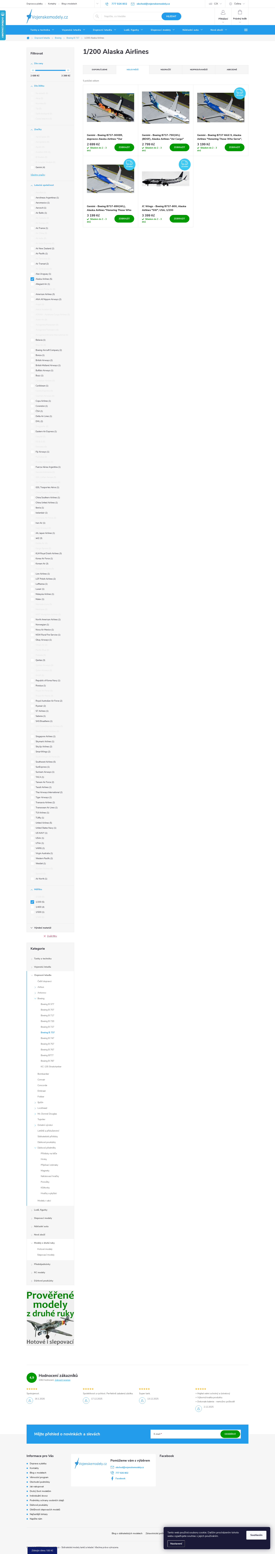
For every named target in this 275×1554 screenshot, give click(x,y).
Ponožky (45, 1181)
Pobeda (40, 655)
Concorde (42, 1085)
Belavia (40, 340)
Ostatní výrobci (45, 1125)
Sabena (40, 716)
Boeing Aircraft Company (48, 350)
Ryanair (40, 706)
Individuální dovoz (39, 1495)
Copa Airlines (43, 401)
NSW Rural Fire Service (48, 634)
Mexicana (41, 609)
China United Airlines (46, 502)
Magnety (45, 1170)
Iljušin (40, 1102)
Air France (41, 228)
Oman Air (41, 645)
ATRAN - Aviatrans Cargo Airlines (52, 314)
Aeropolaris (42, 142)
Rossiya (40, 685)
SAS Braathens (44, 721)
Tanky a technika (43, 958)
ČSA (39, 411)
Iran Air (40, 523)
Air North (41, 878)
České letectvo (43, 118)
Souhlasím (256, 1535)
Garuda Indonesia (45, 472)
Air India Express (45, 243)
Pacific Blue (42, 650)
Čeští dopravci (45, 981)
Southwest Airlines (45, 761)
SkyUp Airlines (44, 746)
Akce (39, 98)
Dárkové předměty (47, 1147)
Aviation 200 (43, 152)
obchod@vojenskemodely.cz (130, 1467)
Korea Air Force (44, 558)
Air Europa (42, 223)
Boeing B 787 (47, 1060)
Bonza (40, 355)
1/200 (40, 902)
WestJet (40, 863)
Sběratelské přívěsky (48, 1136)
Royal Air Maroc (44, 695)
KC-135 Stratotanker (51, 1066)
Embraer (42, 1090)
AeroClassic (42, 136)
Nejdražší (166, 69)
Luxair (40, 589)
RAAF (39, 675)
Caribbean (42, 385)
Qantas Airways (44, 665)
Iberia (39, 507)
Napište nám (36, 1518)
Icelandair (41, 512)
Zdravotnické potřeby (156, 1533)
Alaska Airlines (44, 279)
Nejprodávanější (199, 69)
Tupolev (41, 1119)
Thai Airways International (49, 792)
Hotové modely (44, 1249)
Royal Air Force (44, 690)
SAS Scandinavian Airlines (49, 726)
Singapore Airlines (45, 736)
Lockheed (42, 1108)
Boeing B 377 (47, 1004)
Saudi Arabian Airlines (47, 731)
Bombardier (43, 1073)
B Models (41, 157)
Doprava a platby (35, 3)
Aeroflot (40, 192)
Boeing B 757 (47, 1043)
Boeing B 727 (47, 1026)
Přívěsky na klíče (49, 1153)
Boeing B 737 (48, 1032)
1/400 (40, 907)
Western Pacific (44, 858)
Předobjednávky (42, 1264)
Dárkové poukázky (47, 1142)
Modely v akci (44, 1200)
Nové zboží (39, 1234)
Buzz (39, 375)
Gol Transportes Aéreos (48, 482)
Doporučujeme (99, 69)
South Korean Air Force (47, 756)
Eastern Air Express (46, 431)
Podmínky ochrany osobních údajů (47, 1500)
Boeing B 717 (47, 1015)
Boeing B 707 (47, 1009)
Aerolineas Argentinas (47, 197)
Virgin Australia (44, 853)
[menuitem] (42, 30)
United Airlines (43, 822)
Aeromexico (42, 202)
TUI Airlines (42, 812)
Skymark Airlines (45, 741)
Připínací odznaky (49, 1164)
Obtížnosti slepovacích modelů (45, 1509)
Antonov (42, 992)
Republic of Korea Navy (48, 680)
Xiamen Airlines (44, 868)
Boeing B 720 (47, 1021)
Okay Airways (43, 639)
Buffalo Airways (44, 370)
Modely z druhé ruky (44, 1242)
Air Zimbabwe (43, 268)
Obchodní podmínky (40, 1481)
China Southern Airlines (47, 497)
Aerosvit (41, 207)
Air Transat (42, 263)
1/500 (40, 912)
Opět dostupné (44, 113)
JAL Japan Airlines (45, 533)
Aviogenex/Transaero (47, 329)
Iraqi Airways (43, 528)
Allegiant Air (42, 284)
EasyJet (40, 436)
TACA (39, 777)
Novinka (41, 103)
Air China (41, 233)
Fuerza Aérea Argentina (48, 467)
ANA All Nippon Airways (48, 299)
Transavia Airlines (45, 802)
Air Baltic (41, 213)
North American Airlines (48, 619)
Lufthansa (41, 584)
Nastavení (176, 1543)
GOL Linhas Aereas (46, 477)
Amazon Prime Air (45, 289)
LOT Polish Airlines (45, 579)
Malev (40, 599)
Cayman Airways (45, 396)
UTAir (39, 843)
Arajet (40, 304)
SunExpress (42, 767)
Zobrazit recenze (62, 1380)
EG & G (40, 441)
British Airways (44, 360)
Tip (38, 108)
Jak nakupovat (37, 1486)
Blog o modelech (69, 3)
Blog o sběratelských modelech (127, 1533)
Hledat (171, 16)
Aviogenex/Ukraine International (51, 335)
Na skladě (42, 93)
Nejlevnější (132, 69)
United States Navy (46, 828)
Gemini (40, 167)
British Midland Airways (48, 365)
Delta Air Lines (43, 416)
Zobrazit (124, 147)
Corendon (41, 406)
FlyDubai (41, 457)
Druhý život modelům (40, 1491)
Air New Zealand (45, 248)
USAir (39, 838)
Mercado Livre (43, 604)
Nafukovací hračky (50, 1176)
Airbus (41, 987)
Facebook (120, 1478)
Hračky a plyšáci (49, 1193)
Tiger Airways (43, 797)
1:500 (40, 917)
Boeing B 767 (47, 1049)
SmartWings (43, 751)
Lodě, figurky (40, 1209)
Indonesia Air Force (46, 518)
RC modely (39, 1272)
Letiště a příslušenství (48, 1130)
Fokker (41, 1096)
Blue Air (40, 345)
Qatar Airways (43, 670)
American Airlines (45, 294)
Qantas (40, 660)
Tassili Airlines (43, 787)
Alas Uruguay (43, 274)
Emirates (41, 446)
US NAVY (41, 833)
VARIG (40, 848)
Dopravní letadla (42, 975)
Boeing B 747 (47, 1038)
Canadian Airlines (45, 380)
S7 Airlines (42, 711)
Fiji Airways (42, 451)
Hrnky (44, 1159)
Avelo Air (41, 319)
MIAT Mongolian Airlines (48, 614)
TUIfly (39, 817)
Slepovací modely (43, 1218)
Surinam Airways (45, 772)
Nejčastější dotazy (39, 1514)
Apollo (40, 147)
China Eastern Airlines (47, 492)
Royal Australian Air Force (49, 700)
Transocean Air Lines (46, 807)
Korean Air (42, 563)
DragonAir (42, 426)
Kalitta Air (41, 543)
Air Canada (42, 218)
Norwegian (42, 624)
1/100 (40, 896)
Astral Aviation (43, 309)
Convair (41, 1079)
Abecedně (232, 69)
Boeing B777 (47, 1055)
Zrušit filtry (52, 936)
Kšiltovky (45, 1187)
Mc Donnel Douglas (47, 1113)
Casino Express (44, 390)
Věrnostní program (39, 1477)
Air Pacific (41, 253)
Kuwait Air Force (44, 568)
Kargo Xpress (43, 548)
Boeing (41, 998)
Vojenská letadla (42, 966)
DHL (39, 421)
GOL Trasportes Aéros (47, 487)
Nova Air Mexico (44, 629)
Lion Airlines (42, 573)
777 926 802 (122, 1472)
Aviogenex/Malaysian (47, 324)
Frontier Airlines (44, 462)
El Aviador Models (45, 162)
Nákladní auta (41, 1226)
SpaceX (40, 873)
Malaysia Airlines (44, 594)
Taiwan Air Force (44, 782)
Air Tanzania (42, 258)
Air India (41, 238)
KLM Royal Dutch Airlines (48, 553)
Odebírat (230, 1434)
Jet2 (39, 538)
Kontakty (52, 3)
